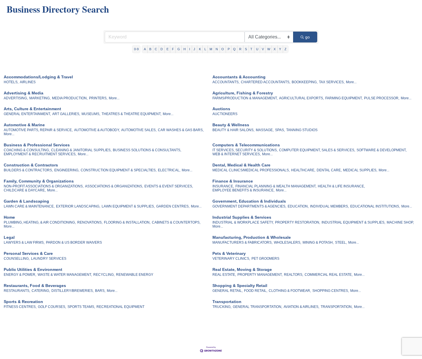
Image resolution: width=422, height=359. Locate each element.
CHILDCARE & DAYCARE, (25, 190)
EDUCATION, (298, 206)
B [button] (150, 49)
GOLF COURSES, (52, 307)
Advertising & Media (23, 93)
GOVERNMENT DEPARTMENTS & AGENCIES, (249, 206)
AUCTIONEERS (224, 114)
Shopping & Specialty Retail (239, 285)
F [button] (173, 49)
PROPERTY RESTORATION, (297, 222)
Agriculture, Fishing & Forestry (242, 93)
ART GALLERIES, (66, 114)
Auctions (221, 108)
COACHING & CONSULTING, (27, 150)
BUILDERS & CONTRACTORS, (28, 170)
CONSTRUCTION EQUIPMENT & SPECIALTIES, (118, 170)
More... (351, 82)
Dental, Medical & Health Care (241, 165)
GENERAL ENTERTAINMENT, (27, 114)
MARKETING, (40, 98)
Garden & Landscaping (26, 201)
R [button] (240, 49)
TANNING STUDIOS (302, 130)
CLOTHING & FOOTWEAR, (290, 291)
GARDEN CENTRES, (172, 206)
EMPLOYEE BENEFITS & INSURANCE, (243, 190)
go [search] (307, 37)
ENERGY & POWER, (20, 275)
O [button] (222, 49)
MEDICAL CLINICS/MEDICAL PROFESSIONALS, (251, 170)
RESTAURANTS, (17, 291)
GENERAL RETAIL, (227, 291)
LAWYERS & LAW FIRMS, (24, 242)
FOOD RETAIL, (255, 291)
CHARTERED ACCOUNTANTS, (265, 82)
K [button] (200, 49)
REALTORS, (293, 275)
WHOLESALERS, (287, 242)
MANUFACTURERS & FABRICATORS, (242, 242)
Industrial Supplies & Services (241, 217)
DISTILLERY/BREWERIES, (72, 291)
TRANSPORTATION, (337, 307)
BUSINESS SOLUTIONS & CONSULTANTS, (147, 150)
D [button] (161, 49)
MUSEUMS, (91, 114)
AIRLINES (28, 82)
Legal (9, 237)
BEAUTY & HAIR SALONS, (233, 130)
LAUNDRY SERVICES (48, 259)
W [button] (268, 49)
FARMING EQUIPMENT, (344, 98)
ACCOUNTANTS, (225, 82)
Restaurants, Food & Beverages (35, 285)
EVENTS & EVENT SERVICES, (168, 186)
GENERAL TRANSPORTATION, (257, 307)
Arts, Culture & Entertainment (32, 108)
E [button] (168, 49)
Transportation (226, 301)
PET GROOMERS (265, 259)
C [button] (156, 49)
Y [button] (280, 49)
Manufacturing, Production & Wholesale (251, 237)
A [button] (145, 49)
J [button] (194, 49)
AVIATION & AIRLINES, (301, 307)
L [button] (205, 49)
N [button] (217, 49)
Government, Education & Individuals (249, 201)
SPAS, (280, 130)
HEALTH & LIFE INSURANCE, (341, 186)
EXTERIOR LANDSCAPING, (78, 206)
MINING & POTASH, (318, 242)
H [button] (184, 49)
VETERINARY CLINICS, (231, 259)
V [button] (263, 49)
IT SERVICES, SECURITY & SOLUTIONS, (245, 150)
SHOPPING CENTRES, (330, 291)
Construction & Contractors (31, 165)
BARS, (100, 291)
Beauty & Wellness (230, 125)
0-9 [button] (136, 49)
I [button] (189, 49)
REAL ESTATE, (224, 275)
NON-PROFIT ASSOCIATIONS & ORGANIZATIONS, (44, 186)
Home (9, 217)
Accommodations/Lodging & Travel (38, 77)
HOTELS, (11, 82)
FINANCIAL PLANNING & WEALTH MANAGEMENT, (275, 186)
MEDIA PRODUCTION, (70, 98)
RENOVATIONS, (89, 222)
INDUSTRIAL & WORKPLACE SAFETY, (243, 222)
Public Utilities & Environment (33, 269)
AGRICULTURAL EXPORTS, (301, 98)
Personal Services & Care (28, 253)
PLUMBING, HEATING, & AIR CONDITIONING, (40, 222)
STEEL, (341, 242)
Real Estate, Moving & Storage (242, 269)
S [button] (246, 49)
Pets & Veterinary (229, 253)
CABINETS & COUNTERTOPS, (176, 222)
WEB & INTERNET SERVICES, (236, 154)
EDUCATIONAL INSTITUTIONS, (375, 206)
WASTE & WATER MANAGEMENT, (65, 275)
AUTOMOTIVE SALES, (138, 130)
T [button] (251, 49)
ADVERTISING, (16, 98)
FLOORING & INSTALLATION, (127, 222)
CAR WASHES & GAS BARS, (181, 130)
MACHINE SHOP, (400, 222)
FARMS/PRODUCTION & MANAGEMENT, (245, 98)
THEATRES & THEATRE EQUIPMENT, (131, 114)
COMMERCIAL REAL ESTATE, (329, 275)
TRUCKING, (221, 307)
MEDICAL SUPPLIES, (360, 170)
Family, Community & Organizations (39, 181)
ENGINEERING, (66, 170)
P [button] (229, 49)
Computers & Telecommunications (246, 145)
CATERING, (41, 291)
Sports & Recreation (23, 301)
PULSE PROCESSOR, (381, 98)
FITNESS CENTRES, (20, 307)
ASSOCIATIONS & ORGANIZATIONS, (114, 186)
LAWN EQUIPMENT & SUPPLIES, (128, 206)
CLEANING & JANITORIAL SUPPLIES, (81, 150)
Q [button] (234, 49)
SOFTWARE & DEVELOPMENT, (381, 150)
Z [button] (285, 49)
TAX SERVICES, (331, 82)
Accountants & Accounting (239, 77)
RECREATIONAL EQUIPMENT (120, 307)
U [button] (257, 49)
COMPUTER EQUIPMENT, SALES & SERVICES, (317, 150)
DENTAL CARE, (329, 170)
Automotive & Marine (24, 125)
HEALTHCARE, (303, 170)
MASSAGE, (265, 130)
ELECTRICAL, (169, 170)
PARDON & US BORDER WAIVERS (74, 242)
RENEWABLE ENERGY (134, 275)
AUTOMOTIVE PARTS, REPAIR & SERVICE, (38, 130)
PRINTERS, (98, 98)
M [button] (211, 49)
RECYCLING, (104, 275)
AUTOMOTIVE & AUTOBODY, (97, 130)
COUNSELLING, (17, 259)
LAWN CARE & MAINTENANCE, (29, 206)
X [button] (275, 49)
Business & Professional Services (37, 145)
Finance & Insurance (232, 181)
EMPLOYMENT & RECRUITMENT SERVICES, (40, 154)
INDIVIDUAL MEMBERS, (329, 206)
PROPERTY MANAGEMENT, (259, 275)
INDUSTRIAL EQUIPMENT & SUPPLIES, (353, 222)
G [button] (178, 49)
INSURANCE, (223, 186)
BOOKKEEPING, (305, 82)
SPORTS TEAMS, (81, 307)
